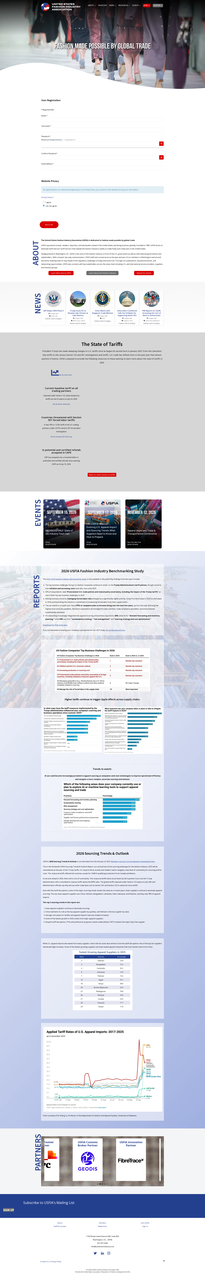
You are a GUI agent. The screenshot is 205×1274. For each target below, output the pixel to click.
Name (44, 116)
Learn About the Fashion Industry (102, 273)
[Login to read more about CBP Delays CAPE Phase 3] (53, 299)
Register (49, 225)
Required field (47, 110)
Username (46, 126)
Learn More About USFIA (61, 273)
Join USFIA (145, 1223)
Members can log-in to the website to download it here (133, 861)
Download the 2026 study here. (55, 625)
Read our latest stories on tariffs (102, 475)
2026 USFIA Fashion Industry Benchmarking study (66, 579)
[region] (102, 523)
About (59, 1223)
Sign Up (8, 1210)
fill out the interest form (115, 630)
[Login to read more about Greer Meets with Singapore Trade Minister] (102, 299)
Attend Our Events (144, 273)
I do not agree (51, 206)
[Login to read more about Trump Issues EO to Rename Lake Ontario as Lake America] (78, 299)
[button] (61, 523)
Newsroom (102, 1226)
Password (46, 136)
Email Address (47, 164)
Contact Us (44, 1261)
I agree (48, 202)
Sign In (145, 1226)
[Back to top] (164, 1261)
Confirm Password (49, 153)
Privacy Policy (46, 197)
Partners (102, 1223)
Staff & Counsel (60, 1226)
